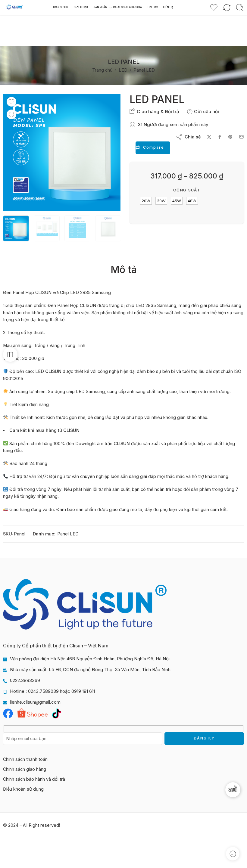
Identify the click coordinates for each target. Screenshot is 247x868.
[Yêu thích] (11, 102)
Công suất (186, 190)
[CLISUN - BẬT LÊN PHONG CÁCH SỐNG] (14, 7)
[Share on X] (209, 137)
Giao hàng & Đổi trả (157, 111)
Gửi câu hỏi (206, 111)
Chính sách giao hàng (24, 769)
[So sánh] (11, 114)
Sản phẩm (100, 7)
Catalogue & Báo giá (127, 7)
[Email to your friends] (241, 136)
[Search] (240, 7)
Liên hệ (168, 7)
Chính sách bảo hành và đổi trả (34, 779)
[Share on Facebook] (219, 137)
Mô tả (124, 269)
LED (123, 70)
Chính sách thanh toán (25, 759)
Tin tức (152, 7)
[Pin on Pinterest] (230, 137)
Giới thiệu (80, 7)
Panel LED (144, 70)
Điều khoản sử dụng (23, 789)
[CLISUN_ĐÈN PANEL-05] (61, 152)
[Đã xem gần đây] (232, 853)
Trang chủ (60, 7)
